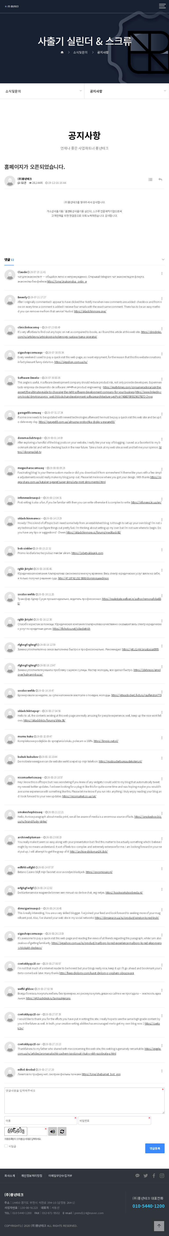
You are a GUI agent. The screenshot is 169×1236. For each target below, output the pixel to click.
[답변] (160, 179)
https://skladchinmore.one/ (90, 311)
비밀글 (12, 1146)
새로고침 (62, 1131)
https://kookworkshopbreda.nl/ (124, 892)
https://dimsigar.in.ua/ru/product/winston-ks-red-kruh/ (127, 917)
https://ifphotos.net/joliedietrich (71, 628)
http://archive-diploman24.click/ (89, 851)
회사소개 (9, 1175)
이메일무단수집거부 (60, 1175)
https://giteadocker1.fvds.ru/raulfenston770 (136, 695)
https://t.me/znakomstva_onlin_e (67, 281)
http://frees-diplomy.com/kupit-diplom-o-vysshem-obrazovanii (96, 973)
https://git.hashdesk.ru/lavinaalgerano (48, 998)
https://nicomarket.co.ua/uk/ (79, 796)
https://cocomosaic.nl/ (99, 872)
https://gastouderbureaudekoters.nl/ (120, 761)
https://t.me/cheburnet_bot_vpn (101, 1074)
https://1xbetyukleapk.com (87, 553)
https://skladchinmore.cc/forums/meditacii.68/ (93, 532)
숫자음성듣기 (52, 1131)
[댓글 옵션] (162, 273)
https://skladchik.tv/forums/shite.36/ (44, 720)
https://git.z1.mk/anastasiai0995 (140, 649)
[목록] (150, 179)
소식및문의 (13, 91)
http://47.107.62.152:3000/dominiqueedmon (83, 578)
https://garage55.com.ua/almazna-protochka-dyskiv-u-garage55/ (77, 422)
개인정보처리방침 (31, 1175)
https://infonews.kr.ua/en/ (146, 502)
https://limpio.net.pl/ (106, 741)
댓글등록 (155, 1148)
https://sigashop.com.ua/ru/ (71, 362)
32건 (23, 182)
